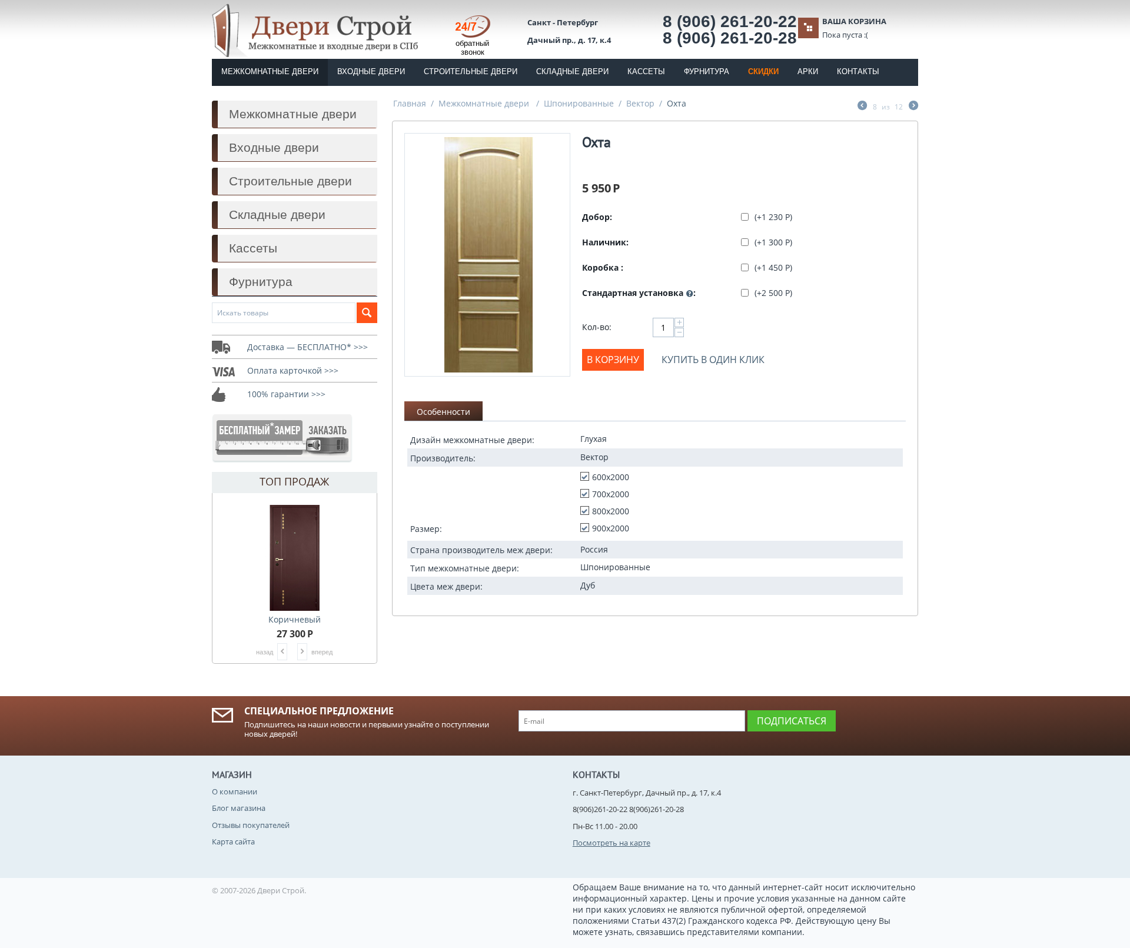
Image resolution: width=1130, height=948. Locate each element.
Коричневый (294, 619)
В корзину (613, 359)
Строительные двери (470, 71)
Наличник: (605, 242)
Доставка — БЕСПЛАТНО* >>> (307, 346)
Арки (807, 71)
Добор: (597, 216)
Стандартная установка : (639, 292)
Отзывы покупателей (251, 825)
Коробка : (602, 267)
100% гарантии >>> (286, 394)
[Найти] (367, 312)
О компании (234, 791)
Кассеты (646, 71)
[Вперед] (913, 106)
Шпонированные (579, 103)
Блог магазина (238, 808)
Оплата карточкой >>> (292, 370)
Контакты (858, 71)
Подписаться (791, 720)
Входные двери (371, 71)
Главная (409, 103)
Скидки (763, 71)
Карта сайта (233, 841)
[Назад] (862, 106)
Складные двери (572, 71)
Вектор (640, 103)
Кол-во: (596, 326)
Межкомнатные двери (269, 71)
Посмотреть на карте (611, 842)
